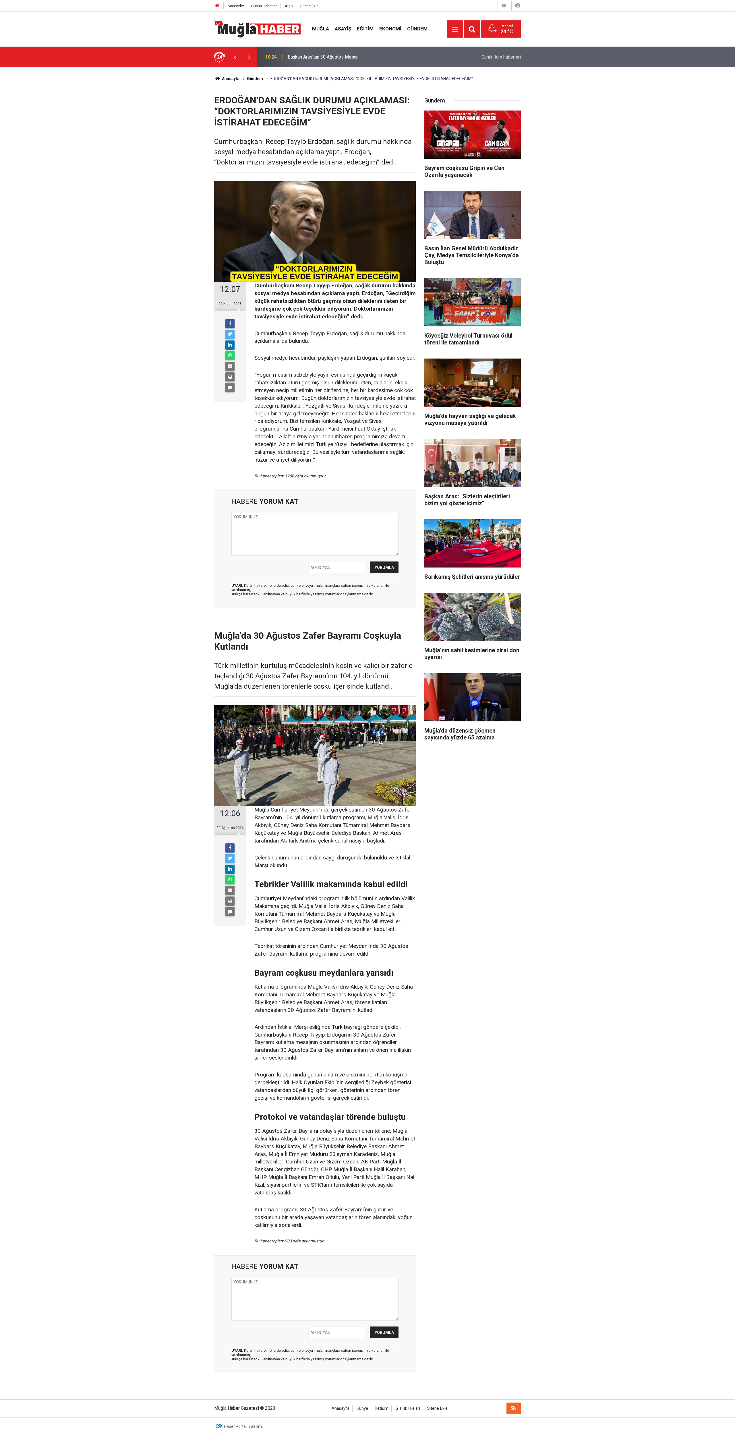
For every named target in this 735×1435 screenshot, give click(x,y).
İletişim (381, 1408)
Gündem (417, 29)
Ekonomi (390, 29)
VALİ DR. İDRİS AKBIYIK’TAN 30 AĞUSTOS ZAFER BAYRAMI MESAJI (356, 57)
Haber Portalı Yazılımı (243, 1426)
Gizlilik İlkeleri (408, 1408)
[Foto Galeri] (517, 5)
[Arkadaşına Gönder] (230, 366)
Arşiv (289, 6)
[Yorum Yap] (230, 387)
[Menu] (455, 29)
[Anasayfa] (217, 6)
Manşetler (236, 6)
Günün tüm (501, 57)
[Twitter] (230, 334)
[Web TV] (504, 5)
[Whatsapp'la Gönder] (230, 355)
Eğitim (365, 29)
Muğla (320, 29)
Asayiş (343, 29)
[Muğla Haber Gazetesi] (257, 28)
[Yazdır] (230, 376)
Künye (362, 1408)
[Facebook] (230, 323)
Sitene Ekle (309, 6)
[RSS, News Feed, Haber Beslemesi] (513, 1408)
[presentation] (235, 57)
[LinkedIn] (230, 345)
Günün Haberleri (264, 6)
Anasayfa (340, 1408)
